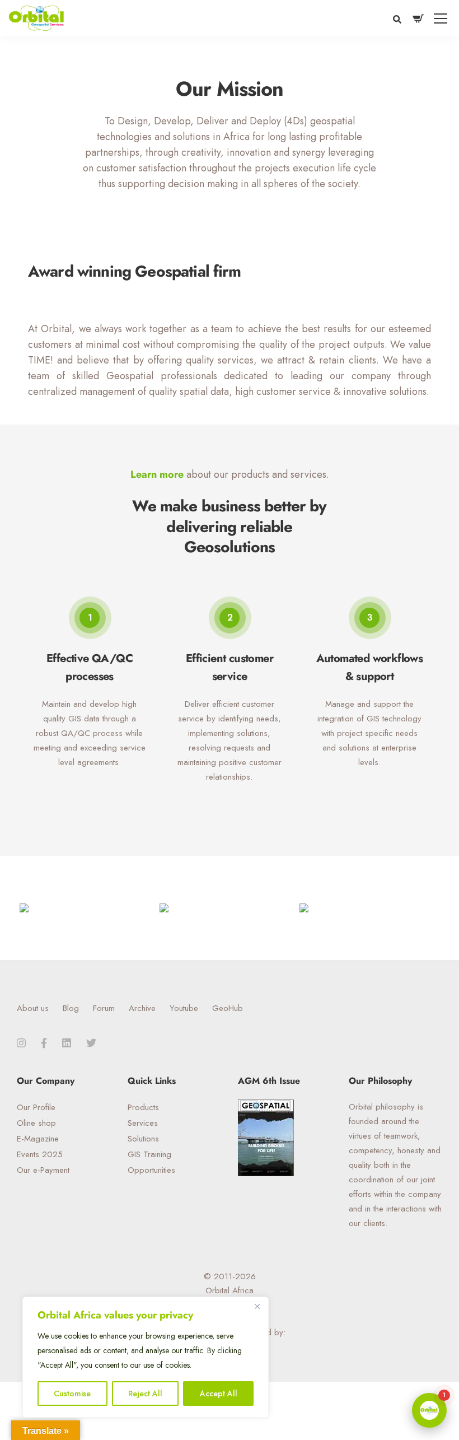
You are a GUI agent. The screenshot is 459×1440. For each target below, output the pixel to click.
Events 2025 (40, 1154)
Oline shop (36, 1123)
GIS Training (149, 1154)
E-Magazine (38, 1139)
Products (143, 1107)
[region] (145, 1357)
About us (33, 1008)
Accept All (218, 1393)
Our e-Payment (43, 1170)
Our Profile (36, 1107)
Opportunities (151, 1170)
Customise (72, 1393)
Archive (142, 1008)
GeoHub (227, 1008)
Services (143, 1123)
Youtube (184, 1008)
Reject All (145, 1393)
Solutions (143, 1139)
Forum (104, 1008)
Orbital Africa (229, 1290)
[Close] (257, 1306)
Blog (71, 1008)
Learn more (157, 474)
